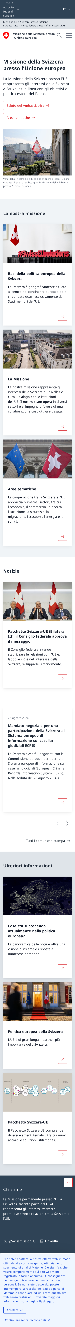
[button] (68, 1182)
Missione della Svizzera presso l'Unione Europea (34, 36)
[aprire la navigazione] (69, 35)
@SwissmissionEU (22, 1241)
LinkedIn (51, 1241)
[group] (37, 759)
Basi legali (46, 1301)
